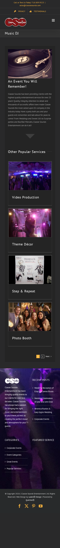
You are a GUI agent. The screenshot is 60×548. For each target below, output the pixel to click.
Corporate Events (41, 419)
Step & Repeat (23, 291)
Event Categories (14, 454)
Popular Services (14, 468)
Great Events (12, 461)
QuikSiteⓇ (30, 500)
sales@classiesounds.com (30, 5)
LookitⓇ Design (35, 497)
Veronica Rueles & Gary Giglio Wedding (43, 410)
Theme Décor (22, 244)
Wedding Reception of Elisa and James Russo (44, 390)
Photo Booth (22, 338)
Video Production (25, 197)
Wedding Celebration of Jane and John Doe (43, 400)
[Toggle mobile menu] (53, 20)
